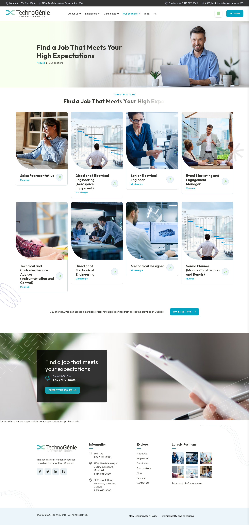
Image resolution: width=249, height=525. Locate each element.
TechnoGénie (58, 514)
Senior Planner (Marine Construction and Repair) (203, 270)
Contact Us (143, 482)
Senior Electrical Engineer (144, 177)
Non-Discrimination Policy (143, 516)
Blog (146, 13)
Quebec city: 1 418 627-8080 (183, 3)
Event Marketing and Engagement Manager (202, 179)
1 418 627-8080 (102, 490)
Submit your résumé (60, 390)
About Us (73, 13)
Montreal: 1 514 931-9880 (22, 3)
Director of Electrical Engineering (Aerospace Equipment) (92, 181)
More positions (182, 311)
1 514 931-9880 (102, 473)
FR (155, 13)
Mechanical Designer (147, 266)
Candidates (110, 13)
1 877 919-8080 (65, 380)
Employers (91, 13)
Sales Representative (37, 175)
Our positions (130, 13)
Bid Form (235, 13)
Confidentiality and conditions (178, 516)
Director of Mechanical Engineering (85, 270)
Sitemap (141, 478)
